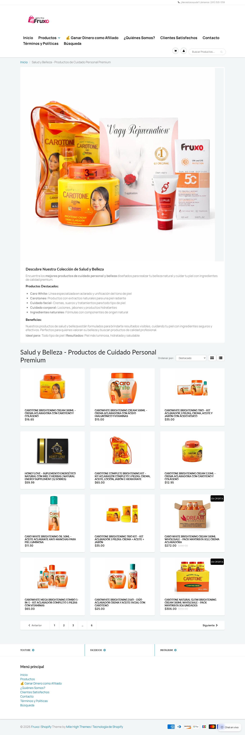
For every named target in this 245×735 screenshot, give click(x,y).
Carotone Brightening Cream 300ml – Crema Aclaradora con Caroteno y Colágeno (50, 413)
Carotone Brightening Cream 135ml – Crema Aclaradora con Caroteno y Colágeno (190, 476)
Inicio (28, 37)
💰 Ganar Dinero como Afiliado (92, 37)
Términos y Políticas (40, 43)
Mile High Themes (78, 727)
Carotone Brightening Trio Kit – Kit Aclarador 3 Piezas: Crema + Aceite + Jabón (119, 539)
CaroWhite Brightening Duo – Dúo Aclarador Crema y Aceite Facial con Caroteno (120, 602)
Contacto (211, 37)
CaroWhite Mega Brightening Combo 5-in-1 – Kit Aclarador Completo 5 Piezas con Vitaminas (51, 602)
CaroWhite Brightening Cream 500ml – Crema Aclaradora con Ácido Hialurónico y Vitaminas (121, 413)
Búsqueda (72, 43)
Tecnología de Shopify (108, 727)
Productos (47, 37)
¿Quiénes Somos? (139, 37)
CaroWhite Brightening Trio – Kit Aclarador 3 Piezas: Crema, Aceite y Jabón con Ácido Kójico (188, 413)
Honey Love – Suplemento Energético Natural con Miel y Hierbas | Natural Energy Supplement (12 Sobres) (50, 476)
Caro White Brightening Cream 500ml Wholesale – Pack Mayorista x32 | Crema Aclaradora (192, 539)
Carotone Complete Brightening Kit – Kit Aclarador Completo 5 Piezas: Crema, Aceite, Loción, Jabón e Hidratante (122, 476)
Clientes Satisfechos (178, 37)
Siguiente (209, 625)
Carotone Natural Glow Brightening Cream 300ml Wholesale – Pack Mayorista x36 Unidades (190, 602)
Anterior (37, 625)
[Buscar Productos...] (221, 52)
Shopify (46, 727)
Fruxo (35, 727)
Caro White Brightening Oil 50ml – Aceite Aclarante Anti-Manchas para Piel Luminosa (50, 539)
